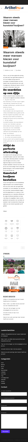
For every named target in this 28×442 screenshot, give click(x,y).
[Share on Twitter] (10, 211)
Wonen (3, 381)
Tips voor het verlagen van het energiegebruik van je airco (14, 345)
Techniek (3, 374)
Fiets (2, 368)
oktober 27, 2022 (9, 70)
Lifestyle (3, 372)
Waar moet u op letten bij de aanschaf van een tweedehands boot (13, 340)
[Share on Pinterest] (15, 211)
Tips (2, 375)
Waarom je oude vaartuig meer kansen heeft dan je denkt (13, 353)
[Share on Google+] (13, 211)
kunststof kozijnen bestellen (13, 96)
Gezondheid (4, 370)
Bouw (2, 366)
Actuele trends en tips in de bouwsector (11, 349)
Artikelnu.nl (10, 440)
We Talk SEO (23, 440)
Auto (2, 362)
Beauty (3, 364)
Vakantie (3, 379)
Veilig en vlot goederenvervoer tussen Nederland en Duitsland (13, 335)
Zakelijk (3, 383)
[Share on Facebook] (8, 211)
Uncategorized (5, 377)
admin (19, 70)
